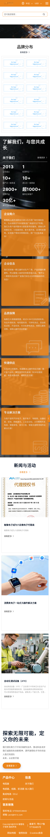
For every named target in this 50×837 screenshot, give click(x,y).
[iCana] (13, 75)
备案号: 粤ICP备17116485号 (37, 825)
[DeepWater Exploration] (36, 125)
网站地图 (11, 833)
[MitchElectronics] (36, 63)
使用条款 (23, 833)
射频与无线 (8, 799)
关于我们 (29, 783)
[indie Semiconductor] (13, 112)
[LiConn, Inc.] (13, 63)
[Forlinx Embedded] (13, 88)
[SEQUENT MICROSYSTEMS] (13, 125)
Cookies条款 (36, 833)
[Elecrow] (36, 75)
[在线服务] (48, 418)
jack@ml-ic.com (15, 815)
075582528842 (20, 811)
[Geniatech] (36, 100)
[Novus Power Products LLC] (36, 112)
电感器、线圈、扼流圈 (13, 789)
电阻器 (6, 783)
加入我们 (29, 789)
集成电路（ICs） (11, 794)
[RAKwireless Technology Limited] (13, 100)
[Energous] (36, 88)
